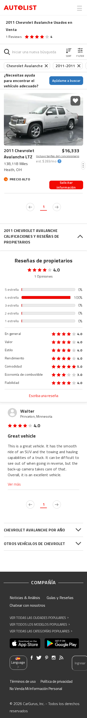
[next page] (57, 207)
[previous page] (30, 207)
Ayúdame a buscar (66, 80)
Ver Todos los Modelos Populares (40, 624)
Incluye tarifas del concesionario (57, 156)
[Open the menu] (79, 8)
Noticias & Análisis (25, 597)
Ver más (14, 484)
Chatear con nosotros (27, 605)
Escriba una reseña (43, 395)
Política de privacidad (56, 681)
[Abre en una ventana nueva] (25, 643)
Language (18, 662)
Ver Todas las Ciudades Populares (39, 617)
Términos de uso (23, 681)
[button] (68, 52)
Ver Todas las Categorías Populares (41, 631)
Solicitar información (66, 185)
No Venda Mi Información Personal (36, 688)
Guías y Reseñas (60, 597)
